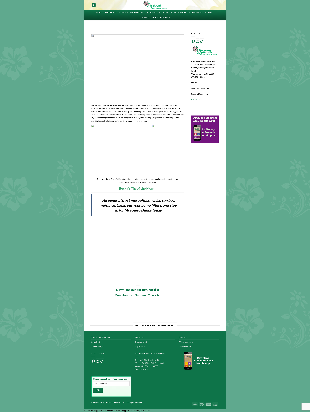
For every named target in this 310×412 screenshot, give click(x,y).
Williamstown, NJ (186, 342)
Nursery (122, 13)
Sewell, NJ (95, 342)
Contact (145, 17)
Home (98, 13)
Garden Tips (109, 13)
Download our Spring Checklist (137, 289)
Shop (154, 17)
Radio (208, 13)
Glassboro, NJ (141, 342)
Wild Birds (163, 13)
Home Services (136, 13)
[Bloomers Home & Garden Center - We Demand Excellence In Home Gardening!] (155, 5)
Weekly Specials (196, 13)
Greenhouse (150, 13)
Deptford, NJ (140, 346)
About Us (164, 17)
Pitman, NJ (139, 337)
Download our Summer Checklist (138, 295)
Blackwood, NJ (185, 337)
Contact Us (196, 99)
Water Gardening (178, 13)
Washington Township (100, 337)
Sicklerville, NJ (185, 346)
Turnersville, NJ (97, 346)
